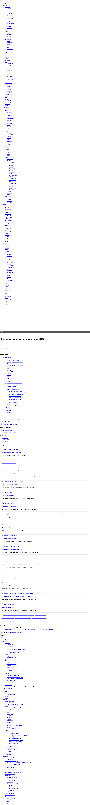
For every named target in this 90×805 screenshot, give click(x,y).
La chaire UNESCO (6, 441)
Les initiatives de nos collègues (11, 761)
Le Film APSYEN (10, 15)
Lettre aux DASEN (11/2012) (15, 396)
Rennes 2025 (9, 143)
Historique (7, 31)
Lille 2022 (9, 138)
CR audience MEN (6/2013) (14, 401)
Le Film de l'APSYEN (11, 695)
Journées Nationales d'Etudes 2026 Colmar (11, 452)
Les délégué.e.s (8, 33)
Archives (4, 295)
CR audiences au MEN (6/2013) (15, 402)
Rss (7, 803)
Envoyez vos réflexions (10, 774)
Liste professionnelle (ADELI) (8, 285)
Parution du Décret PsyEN (12, 405)
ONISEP (6, 105)
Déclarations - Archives (10, 798)
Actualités (7, 157)
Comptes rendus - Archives (10, 800)
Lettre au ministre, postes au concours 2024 (12, 549)
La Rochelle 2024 (10, 141)
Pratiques (4, 243)
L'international (8, 39)
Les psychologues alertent (8, 495)
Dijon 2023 (9, 139)
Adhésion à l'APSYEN (9, 672)
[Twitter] (2, 344)
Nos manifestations (6, 357)
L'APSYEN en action (9, 673)
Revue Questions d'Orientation (9, 506)
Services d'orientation (7, 92)
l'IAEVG (8, 41)
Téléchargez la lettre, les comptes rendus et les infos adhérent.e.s (10, 88)
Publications (9, 191)
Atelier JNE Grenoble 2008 (12, 783)
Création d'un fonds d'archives (9, 463)
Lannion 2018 (9, 133)
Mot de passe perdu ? (5, 424)
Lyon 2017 (9, 131)
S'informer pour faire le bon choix (9, 527)
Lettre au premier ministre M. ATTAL (10, 538)
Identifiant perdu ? (14, 424)
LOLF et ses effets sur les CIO (15, 391)
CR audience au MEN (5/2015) (13, 675)
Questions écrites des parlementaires (15, 678)
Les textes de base (11, 780)
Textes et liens (10, 49)
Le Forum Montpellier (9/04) (9, 277)
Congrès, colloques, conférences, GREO (13, 383)
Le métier (7, 99)
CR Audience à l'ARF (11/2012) (15, 399)
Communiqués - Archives (10, 801)
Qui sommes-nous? (11, 644)
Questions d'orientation (10, 758)
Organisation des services (10, 690)
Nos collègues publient (9, 759)
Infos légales (24, 629)
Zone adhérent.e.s (8, 83)
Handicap (7, 257)
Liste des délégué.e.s (11, 657)
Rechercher (2, 635)
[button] (45, 332)
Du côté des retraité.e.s (10, 669)
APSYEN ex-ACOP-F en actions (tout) (10, 68)
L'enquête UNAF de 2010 (10, 795)
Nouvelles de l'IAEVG (11, 664)
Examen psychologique (9, 793)
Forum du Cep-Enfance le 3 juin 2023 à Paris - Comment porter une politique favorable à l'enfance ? (24, 618)
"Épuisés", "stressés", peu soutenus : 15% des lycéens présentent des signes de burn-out (22, 564)
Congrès (8, 152)
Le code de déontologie (12, 777)
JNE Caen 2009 (10, 262)
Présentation (7, 7)
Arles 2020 (9, 136)
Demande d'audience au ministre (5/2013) (12, 172)
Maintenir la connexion (6, 421)
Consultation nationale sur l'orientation (11, 474)
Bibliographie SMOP (11, 790)
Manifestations (5, 107)
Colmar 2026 (9, 144)
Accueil (4, 4)
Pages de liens (5, 439)
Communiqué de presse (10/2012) (16, 397)
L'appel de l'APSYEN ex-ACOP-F (9, 28)
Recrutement (7, 104)
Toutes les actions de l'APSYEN (9, 430)
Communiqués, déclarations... (13, 389)
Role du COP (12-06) (11, 785)
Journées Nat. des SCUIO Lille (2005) (10, 272)
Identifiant (2, 415)
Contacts (7, 81)
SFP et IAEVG (5, 438)
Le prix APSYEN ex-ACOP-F (10, 407)
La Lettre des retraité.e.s (12, 670)
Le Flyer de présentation (12, 646)
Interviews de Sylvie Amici (8, 607)
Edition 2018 (9, 201)
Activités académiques (9, 359)
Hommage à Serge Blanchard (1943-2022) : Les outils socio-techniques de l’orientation (21, 575)
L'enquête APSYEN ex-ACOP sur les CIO (10, 23)
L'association (5, 5)
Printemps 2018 (10, 80)
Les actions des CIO (11, 680)
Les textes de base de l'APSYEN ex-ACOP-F (10, 18)
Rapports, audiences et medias (9, 432)
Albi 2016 (9, 130)
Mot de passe (3, 418)
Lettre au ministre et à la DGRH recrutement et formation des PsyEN (17, 596)
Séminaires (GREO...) (11, 386)
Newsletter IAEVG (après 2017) (13, 665)
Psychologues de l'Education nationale (8, 246)
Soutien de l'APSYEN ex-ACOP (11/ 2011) (12, 167)
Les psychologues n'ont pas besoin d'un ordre (12, 484)
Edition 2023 (9, 202)
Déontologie (7, 253)
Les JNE (6, 122)
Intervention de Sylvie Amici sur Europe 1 (11, 585)
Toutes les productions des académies (10, 118)
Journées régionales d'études (9, 114)
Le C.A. (6, 37)
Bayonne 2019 (10, 134)
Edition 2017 (9, 199)
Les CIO (6, 97)
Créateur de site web (16, 632)
